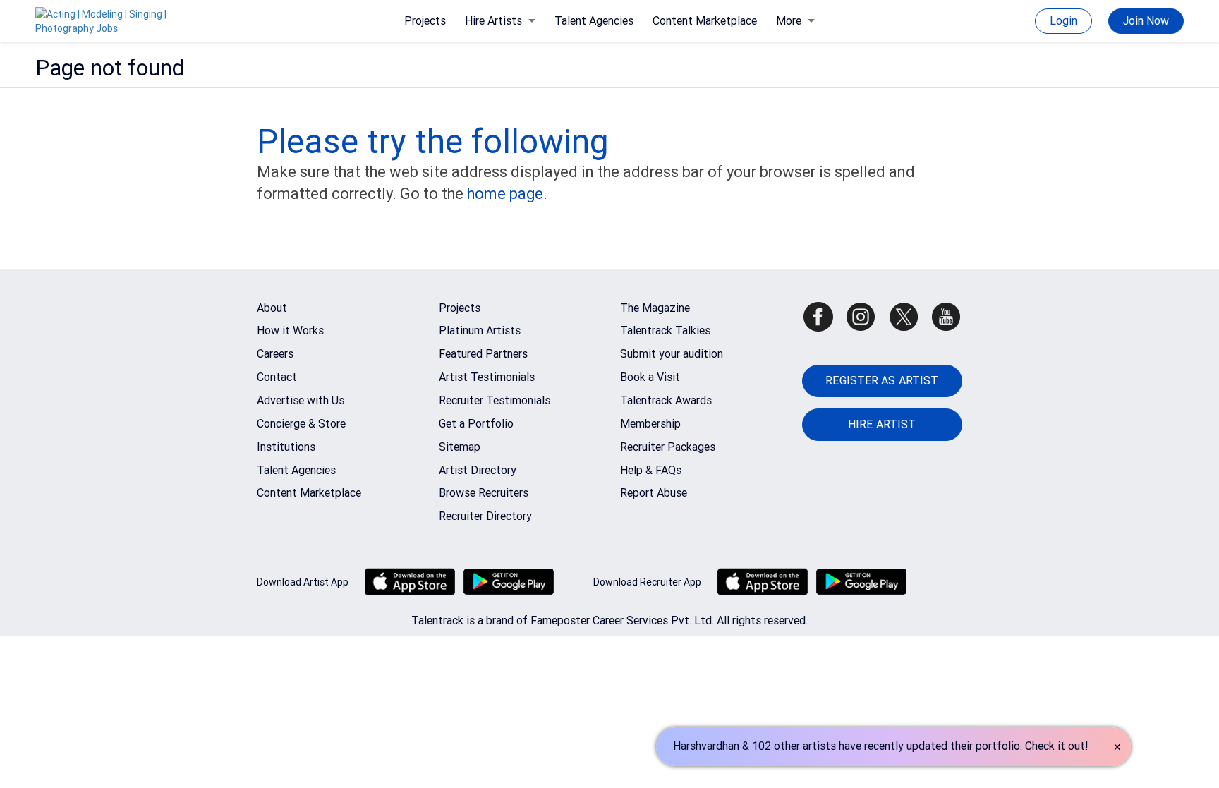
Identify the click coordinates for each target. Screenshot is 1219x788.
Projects (425, 21)
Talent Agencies (593, 21)
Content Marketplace (705, 21)
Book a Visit (650, 377)
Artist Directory (477, 470)
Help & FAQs (650, 470)
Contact (277, 377)
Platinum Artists (480, 330)
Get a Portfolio (476, 423)
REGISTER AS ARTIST (881, 380)
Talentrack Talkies (665, 330)
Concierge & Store (301, 423)
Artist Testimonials (487, 377)
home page (505, 193)
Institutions (286, 447)
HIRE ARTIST (882, 424)
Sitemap (459, 447)
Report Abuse (653, 492)
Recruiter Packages (667, 447)
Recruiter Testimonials (494, 400)
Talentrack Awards (666, 400)
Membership (650, 423)
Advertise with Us (300, 400)
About (272, 308)
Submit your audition (671, 353)
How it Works (290, 330)
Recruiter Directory (485, 516)
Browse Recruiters (483, 492)
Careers (275, 353)
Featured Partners (483, 353)
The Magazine (655, 308)
